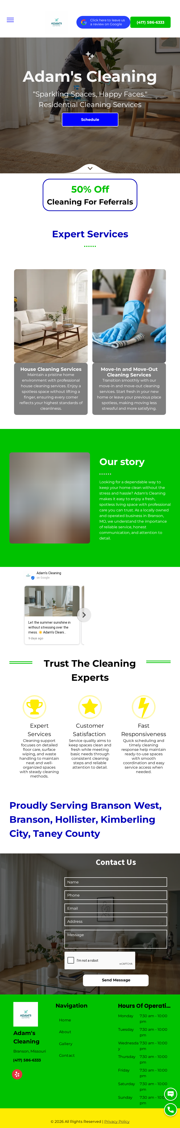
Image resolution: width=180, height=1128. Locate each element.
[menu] (10, 20)
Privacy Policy (117, 1121)
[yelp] (17, 1075)
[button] (23, 615)
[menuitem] (84, 1020)
